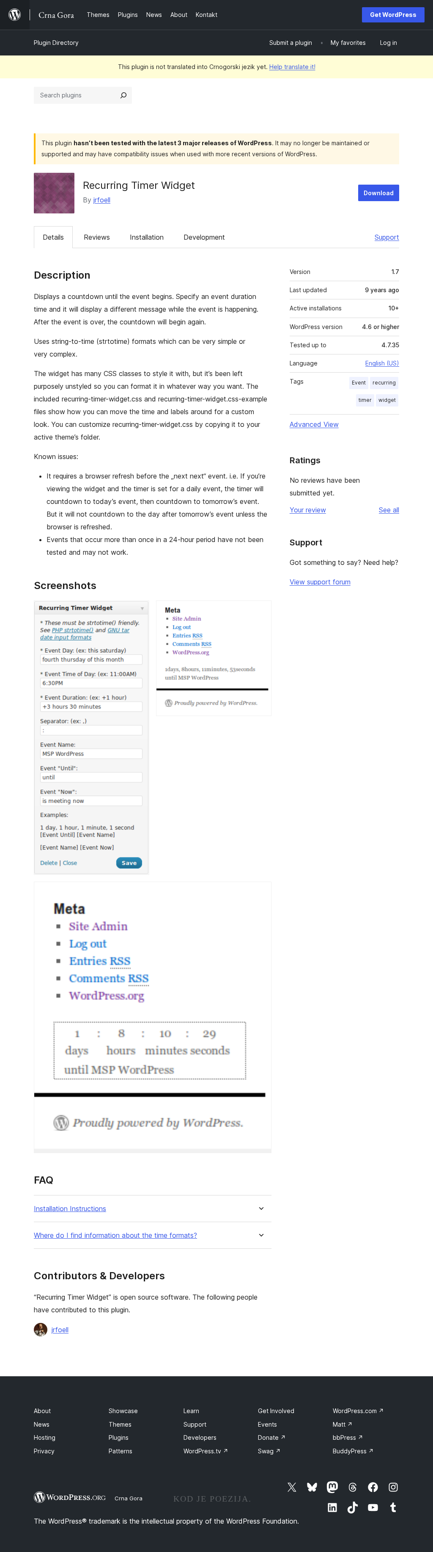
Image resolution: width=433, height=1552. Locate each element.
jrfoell (101, 200)
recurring (384, 382)
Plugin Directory (56, 42)
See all (389, 510)
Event (359, 382)
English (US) (382, 363)
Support (387, 237)
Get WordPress (393, 14)
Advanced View (314, 424)
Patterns (120, 1451)
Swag (269, 1451)
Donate (272, 1437)
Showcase (123, 1410)
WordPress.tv (206, 1451)
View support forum (320, 582)
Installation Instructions (70, 1209)
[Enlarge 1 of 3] (138, 612)
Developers (200, 1437)
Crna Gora (129, 1498)
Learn (191, 1410)
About (42, 1410)
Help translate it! (292, 66)
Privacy (44, 1451)
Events (267, 1424)
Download (379, 192)
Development (204, 237)
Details (53, 237)
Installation (147, 237)
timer (365, 400)
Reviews (97, 237)
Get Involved (276, 1410)
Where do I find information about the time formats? (115, 1235)
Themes (120, 1424)
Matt (343, 1424)
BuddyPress (353, 1451)
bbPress (348, 1437)
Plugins (119, 1437)
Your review (308, 510)
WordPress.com (358, 1410)
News (41, 1424)
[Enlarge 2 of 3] (260, 612)
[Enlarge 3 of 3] (260, 893)
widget (387, 400)
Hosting (44, 1437)
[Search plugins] (123, 95)
